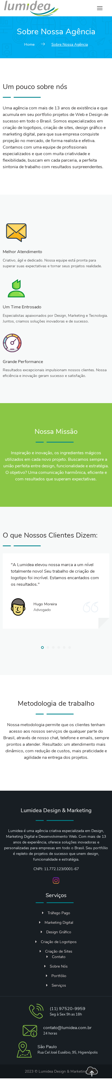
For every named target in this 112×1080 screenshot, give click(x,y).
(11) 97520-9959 (67, 1009)
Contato (59, 956)
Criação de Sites (58, 951)
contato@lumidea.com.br (67, 1028)
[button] (42, 647)
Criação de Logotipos (59, 941)
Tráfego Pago (59, 913)
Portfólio (58, 975)
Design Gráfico (58, 932)
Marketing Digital (59, 922)
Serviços (59, 985)
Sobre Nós (59, 966)
